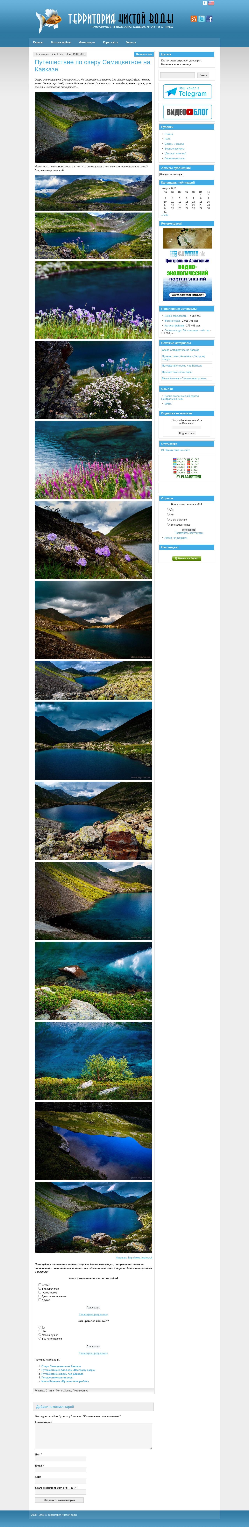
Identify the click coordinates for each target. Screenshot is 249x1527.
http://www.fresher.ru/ (140, 1257)
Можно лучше (50, 1335)
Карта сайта (110, 42)
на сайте (175, 450)
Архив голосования (176, 537)
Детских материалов (54, 1296)
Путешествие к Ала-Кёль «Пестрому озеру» (68, 1370)
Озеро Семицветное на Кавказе (61, 1366)
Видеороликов (50, 1288)
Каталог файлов (61, 42)
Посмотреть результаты (93, 1314)
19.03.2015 (79, 54)
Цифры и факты (174, 143)
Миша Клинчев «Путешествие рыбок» (65, 1381)
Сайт (38, 1476)
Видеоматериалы (175, 158)
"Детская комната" (175, 153)
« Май (164, 215)
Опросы (131, 42)
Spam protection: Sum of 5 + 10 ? (55, 1487)
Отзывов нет (144, 54)
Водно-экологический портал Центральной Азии (180, 397)
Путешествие (80, 1390)
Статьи (50, 1390)
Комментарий (43, 1422)
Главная (38, 42)
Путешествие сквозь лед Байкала (62, 1373)
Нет (44, 1331)
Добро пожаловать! (176, 315)
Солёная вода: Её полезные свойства (187, 330)
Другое (46, 1300)
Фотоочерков (49, 1292)
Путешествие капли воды (57, 1377)
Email (39, 1465)
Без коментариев (52, 1338)
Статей (46, 1285)
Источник (121, 1257)
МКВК (168, 403)
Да (43, 1327)
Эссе (167, 138)
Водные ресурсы (174, 148)
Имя (38, 1454)
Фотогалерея (87, 42)
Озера (67, 1390)
